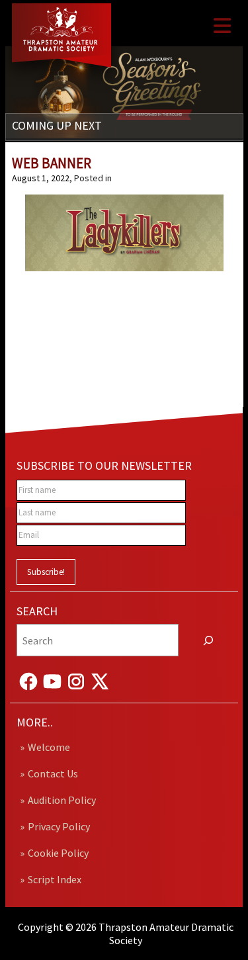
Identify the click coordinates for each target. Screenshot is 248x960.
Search (37, 611)
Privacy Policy (59, 826)
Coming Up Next (57, 125)
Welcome (49, 747)
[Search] (208, 640)
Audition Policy (62, 800)
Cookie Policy (58, 852)
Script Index (54, 879)
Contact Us (53, 773)
